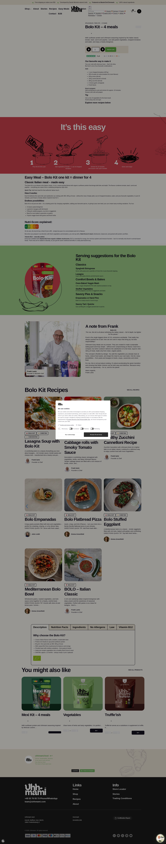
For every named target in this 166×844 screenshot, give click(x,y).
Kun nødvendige (70, 434)
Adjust (79, 425)
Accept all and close (96, 434)
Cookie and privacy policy (67, 425)
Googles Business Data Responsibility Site (78, 419)
